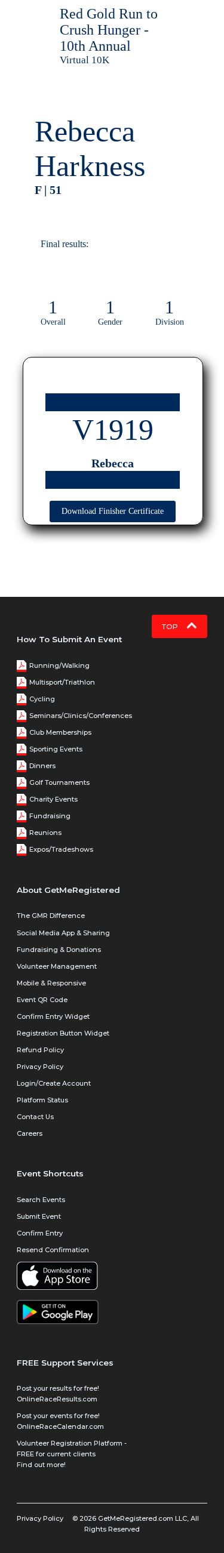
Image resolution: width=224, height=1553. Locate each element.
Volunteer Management (57, 966)
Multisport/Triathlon (62, 682)
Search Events (41, 1199)
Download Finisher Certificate (113, 511)
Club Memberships (60, 732)
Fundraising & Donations (59, 949)
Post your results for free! (58, 1388)
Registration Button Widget (63, 1033)
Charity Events (53, 799)
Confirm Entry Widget (53, 1016)
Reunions (45, 832)
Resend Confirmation (53, 1250)
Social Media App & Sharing (63, 933)
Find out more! (41, 1464)
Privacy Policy (40, 1066)
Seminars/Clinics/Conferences (80, 715)
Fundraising (49, 816)
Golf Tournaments (59, 782)
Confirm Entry (40, 1233)
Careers (29, 1133)
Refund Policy (40, 1050)
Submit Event (39, 1216)
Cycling (42, 699)
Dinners (42, 766)
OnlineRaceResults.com (57, 1399)
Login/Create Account (54, 1083)
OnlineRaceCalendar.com (60, 1426)
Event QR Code (42, 1000)
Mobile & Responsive (51, 983)
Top (171, 626)
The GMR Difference (51, 915)
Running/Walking (59, 665)
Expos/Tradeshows (61, 849)
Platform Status (42, 1100)
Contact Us (35, 1117)
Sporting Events (55, 749)
